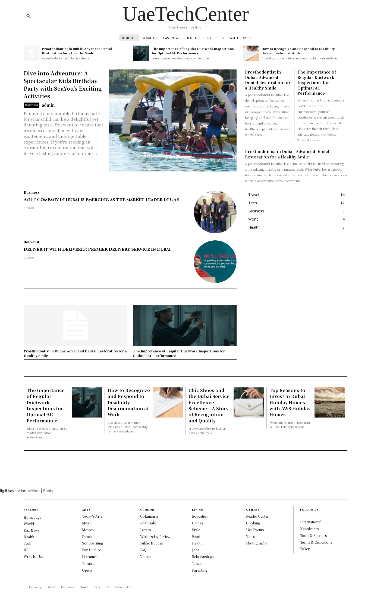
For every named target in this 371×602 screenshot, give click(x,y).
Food (196, 536)
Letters (145, 529)
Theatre (88, 563)
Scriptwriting (92, 543)
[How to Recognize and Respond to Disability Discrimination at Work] (251, 53)
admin (48, 105)
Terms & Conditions (316, 542)
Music (87, 523)
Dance (87, 536)
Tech (27, 543)
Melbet (33, 490)
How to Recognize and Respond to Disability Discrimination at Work (298, 50)
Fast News (31, 530)
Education (200, 516)
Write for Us (33, 556)
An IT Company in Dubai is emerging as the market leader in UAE (101, 200)
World (29, 523)
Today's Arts (92, 516)
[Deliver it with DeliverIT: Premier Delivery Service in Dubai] (215, 261)
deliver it (31, 242)
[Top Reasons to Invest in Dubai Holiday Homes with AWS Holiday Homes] (330, 402)
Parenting (199, 570)
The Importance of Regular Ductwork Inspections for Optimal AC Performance (193, 50)
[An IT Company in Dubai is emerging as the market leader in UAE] (215, 212)
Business (31, 105)
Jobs (195, 549)
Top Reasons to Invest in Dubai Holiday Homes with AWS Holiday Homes (289, 402)
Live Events (255, 529)
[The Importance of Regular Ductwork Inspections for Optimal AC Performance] (141, 53)
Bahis (48, 490)
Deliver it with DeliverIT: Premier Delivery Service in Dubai (97, 249)
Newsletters (309, 528)
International (310, 522)
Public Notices (151, 543)
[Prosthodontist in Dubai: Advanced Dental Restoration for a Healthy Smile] (31, 53)
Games (197, 523)
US (26, 549)
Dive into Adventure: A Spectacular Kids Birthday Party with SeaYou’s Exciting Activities (63, 84)
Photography (256, 543)
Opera (87, 570)
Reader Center (257, 516)
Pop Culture (91, 549)
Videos (145, 556)
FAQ (143, 549)
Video (250, 536)
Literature (89, 556)
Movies (87, 529)
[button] (28, 16)
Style (196, 529)
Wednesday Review (155, 536)
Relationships (202, 556)
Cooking (253, 523)
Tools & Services (313, 535)
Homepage (32, 517)
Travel (197, 563)
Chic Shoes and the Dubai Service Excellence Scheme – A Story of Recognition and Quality (208, 405)
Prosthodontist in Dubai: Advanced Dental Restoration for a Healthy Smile (77, 50)
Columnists (149, 516)
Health (29, 536)
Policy (305, 548)
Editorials (148, 523)
